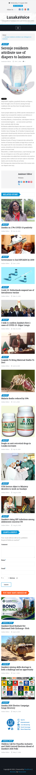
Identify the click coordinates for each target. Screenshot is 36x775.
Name (3, 560)
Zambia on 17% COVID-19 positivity (16, 228)
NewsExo (13, 772)
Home (4, 35)
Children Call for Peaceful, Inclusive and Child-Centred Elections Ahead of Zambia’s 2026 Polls (17, 746)
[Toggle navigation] (18, 28)
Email (3, 568)
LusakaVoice (18, 17)
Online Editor (5, 231)
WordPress (27, 769)
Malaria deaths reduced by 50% (15, 398)
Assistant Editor (6, 61)
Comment (4, 544)
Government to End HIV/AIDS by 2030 (17, 260)
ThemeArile (22, 772)
